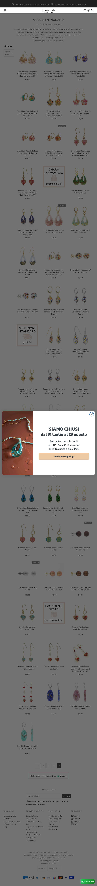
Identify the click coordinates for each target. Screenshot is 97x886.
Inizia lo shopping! (64, 456)
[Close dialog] (92, 414)
